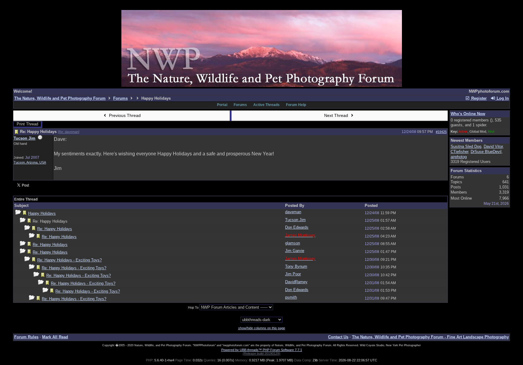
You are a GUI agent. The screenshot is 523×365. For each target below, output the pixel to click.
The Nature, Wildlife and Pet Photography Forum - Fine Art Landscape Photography (430, 337)
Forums (120, 98)
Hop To (193, 307)
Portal (222, 105)
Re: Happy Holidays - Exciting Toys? (69, 260)
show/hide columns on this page (261, 328)
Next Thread (336, 115)
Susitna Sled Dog (466, 146)
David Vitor (493, 146)
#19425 (441, 132)
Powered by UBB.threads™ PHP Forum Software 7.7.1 (261, 350)
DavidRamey (296, 282)
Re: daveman (68, 132)
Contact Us (338, 337)
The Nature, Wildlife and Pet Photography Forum (60, 98)
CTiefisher (459, 151)
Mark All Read (55, 337)
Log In (502, 98)
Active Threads (266, 105)
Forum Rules (26, 337)
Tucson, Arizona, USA (30, 162)
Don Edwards (296, 227)
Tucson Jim (24, 138)
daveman (293, 212)
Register (478, 98)
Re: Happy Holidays (54, 229)
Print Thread (27, 124)
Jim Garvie (294, 250)
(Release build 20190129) (261, 353)
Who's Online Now (468, 113)
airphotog (459, 156)
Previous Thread (124, 115)
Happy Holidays (42, 213)
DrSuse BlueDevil (486, 151)
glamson (292, 243)
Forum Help (296, 105)
